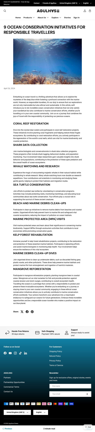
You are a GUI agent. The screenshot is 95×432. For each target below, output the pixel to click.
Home (18, 17)
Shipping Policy (55, 351)
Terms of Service (56, 365)
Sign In (77, 17)
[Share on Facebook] (27, 311)
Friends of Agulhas (49, 3)
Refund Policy (55, 356)
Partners (7, 378)
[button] (89, 10)
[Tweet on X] (22, 311)
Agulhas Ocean (13, 423)
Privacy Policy (55, 361)
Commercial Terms (11, 387)
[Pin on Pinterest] (32, 311)
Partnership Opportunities (14, 382)
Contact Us (8, 391)
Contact (37, 3)
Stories (67, 17)
